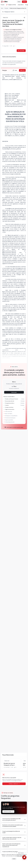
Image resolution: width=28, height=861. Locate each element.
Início (2, 8)
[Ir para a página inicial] (4, 2)
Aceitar (14, 858)
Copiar (15, 70)
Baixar (21, 70)
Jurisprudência (21, 4)
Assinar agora (14, 392)
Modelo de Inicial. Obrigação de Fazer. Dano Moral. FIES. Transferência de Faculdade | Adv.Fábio (18, 8)
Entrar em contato (7, 811)
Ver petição (22, 50)
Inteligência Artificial (12, 4)
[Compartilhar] (24, 17)
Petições (2, 4)
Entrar (19, 1)
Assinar (24, 1)
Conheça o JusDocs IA (13, 783)
